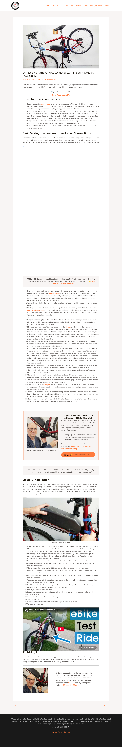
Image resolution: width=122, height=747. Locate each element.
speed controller (54, 293)
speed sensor (46, 104)
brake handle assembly (35, 310)
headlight (46, 384)
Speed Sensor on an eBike (61, 95)
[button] (59, 6)
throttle (68, 327)
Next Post (104, 706)
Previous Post (19, 706)
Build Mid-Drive (34, 79)
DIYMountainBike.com (71, 685)
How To (25, 79)
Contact (67, 732)
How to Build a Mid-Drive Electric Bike (72, 282)
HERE (70, 683)
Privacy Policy (57, 732)
